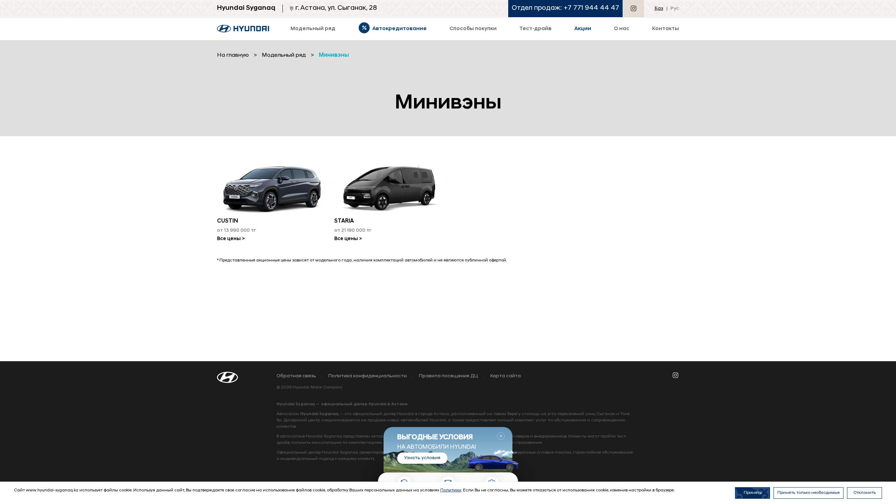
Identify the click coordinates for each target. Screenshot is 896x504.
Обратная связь (296, 376)
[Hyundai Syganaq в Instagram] (633, 8)
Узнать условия (422, 458)
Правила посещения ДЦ (448, 376)
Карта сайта (505, 376)
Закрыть (501, 436)
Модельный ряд (284, 55)
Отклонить (864, 493)
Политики (450, 490)
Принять (753, 493)
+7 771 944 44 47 (591, 8)
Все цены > (231, 238)
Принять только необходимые (808, 493)
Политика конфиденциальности (367, 376)
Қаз (658, 8)
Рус (675, 8)
